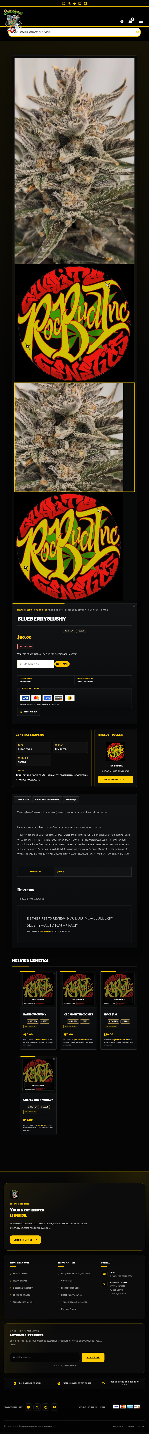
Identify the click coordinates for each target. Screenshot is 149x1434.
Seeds (28, 610)
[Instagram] (63, 3)
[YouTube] (80, 3)
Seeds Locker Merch (23, 1302)
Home (20, 610)
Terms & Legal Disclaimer (74, 1302)
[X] (69, 3)
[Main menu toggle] (141, 21)
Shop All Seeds (20, 1274)
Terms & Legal (117, 1426)
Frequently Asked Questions (75, 1274)
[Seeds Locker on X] (37, 1407)
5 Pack (60, 871)
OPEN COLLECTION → (115, 779)
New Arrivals (20, 1281)
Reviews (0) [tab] (71, 800)
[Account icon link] (122, 21)
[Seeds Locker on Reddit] (45, 1407)
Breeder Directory (23, 1288)
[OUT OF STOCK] (38, 989)
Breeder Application (71, 1295)
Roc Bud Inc (40, 610)
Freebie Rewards (21, 1295)
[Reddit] (74, 3)
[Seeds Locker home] (14, 1194)
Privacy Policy (68, 1309)
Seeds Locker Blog (70, 1288)
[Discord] (85, 3)
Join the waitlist (40, 1040)
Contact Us (67, 1281)
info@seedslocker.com (121, 1276)
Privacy (130, 1426)
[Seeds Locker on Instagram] (28, 1407)
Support (141, 1426)
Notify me (62, 663)
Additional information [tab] (47, 800)
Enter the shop (23, 1240)
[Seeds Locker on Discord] (54, 1407)
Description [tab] (23, 800)
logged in (45, 931)
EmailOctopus (70, 1366)
